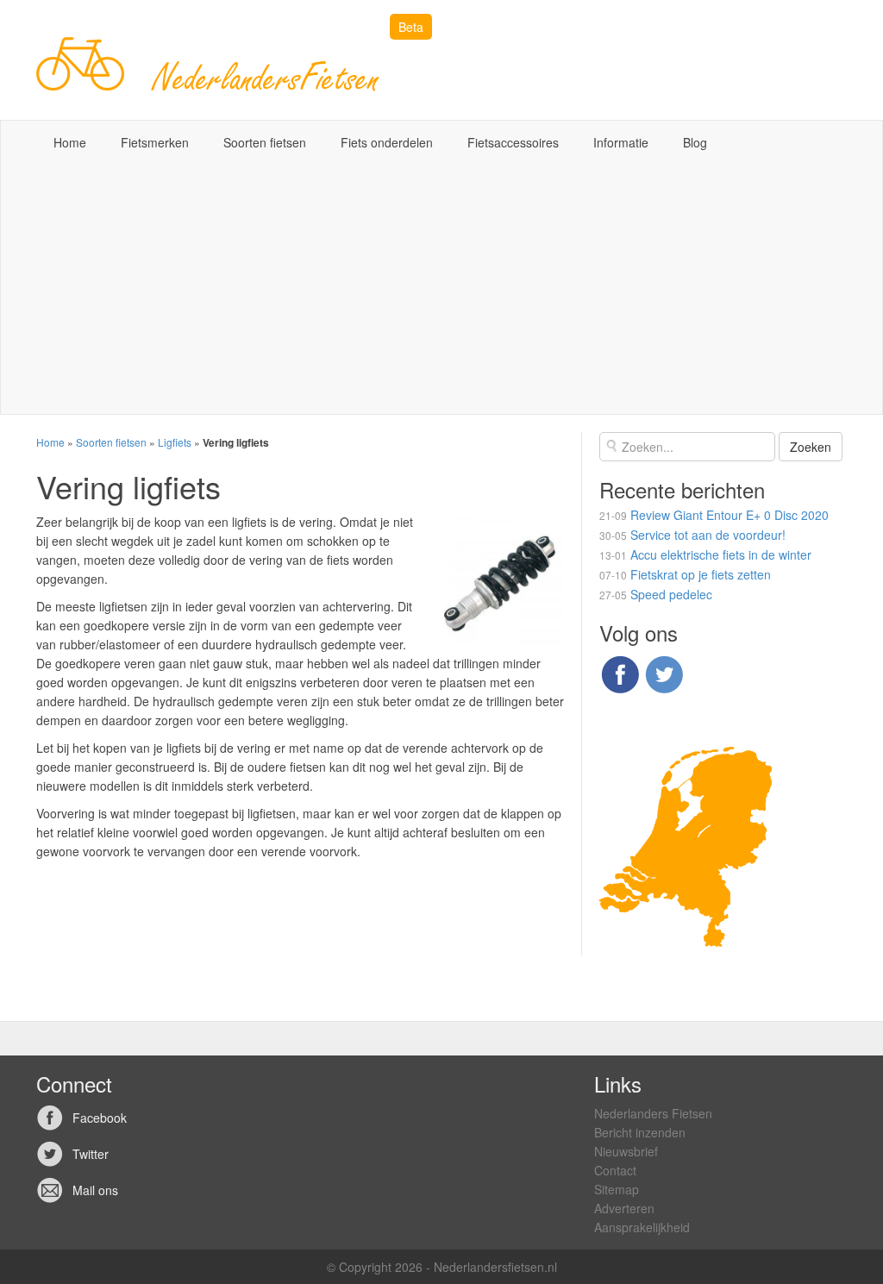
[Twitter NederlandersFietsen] (664, 672)
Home (69, 142)
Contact (615, 1170)
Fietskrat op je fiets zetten (700, 574)
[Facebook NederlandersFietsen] (620, 672)
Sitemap (616, 1189)
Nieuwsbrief (626, 1151)
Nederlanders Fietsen (653, 1113)
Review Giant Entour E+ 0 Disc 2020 (729, 514)
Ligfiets (174, 442)
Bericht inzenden (640, 1132)
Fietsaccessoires (513, 142)
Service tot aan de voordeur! (708, 534)
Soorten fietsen (264, 142)
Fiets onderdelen (387, 142)
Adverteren (624, 1208)
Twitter (90, 1153)
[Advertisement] (441, 293)
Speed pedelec (671, 594)
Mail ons (95, 1190)
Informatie (620, 142)
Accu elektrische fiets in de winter (720, 554)
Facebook (99, 1117)
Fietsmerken (155, 142)
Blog (695, 142)
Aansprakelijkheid (642, 1227)
